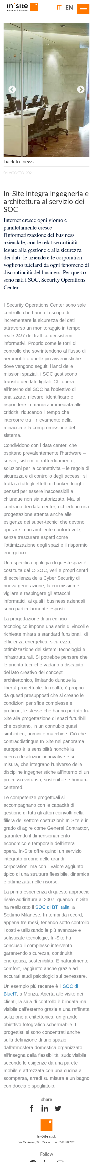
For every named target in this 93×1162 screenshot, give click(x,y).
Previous (12, 90)
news (28, 161)
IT (59, 8)
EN (69, 8)
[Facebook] (31, 1108)
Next (81, 90)
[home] (23, 6)
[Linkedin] (44, 1108)
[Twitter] (58, 1108)
